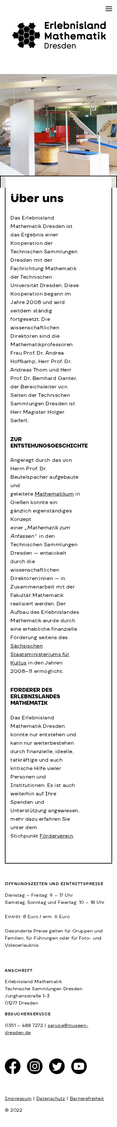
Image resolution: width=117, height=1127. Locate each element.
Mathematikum (54, 494)
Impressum (18, 1098)
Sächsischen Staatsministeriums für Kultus (40, 654)
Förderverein (56, 836)
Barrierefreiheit (87, 1098)
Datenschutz (50, 1098)
